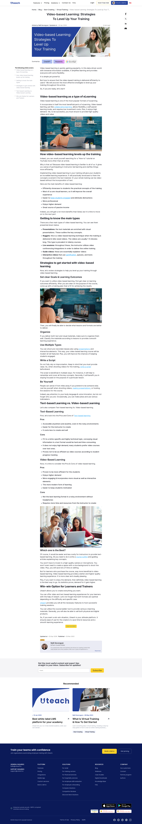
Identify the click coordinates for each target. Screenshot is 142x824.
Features (36, 3)
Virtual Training (62, 10)
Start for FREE (71, 626)
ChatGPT (47, 62)
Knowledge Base (100, 781)
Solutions (54, 3)
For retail (65, 768)
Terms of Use (64, 820)
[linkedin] (122, 820)
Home (34, 10)
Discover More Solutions (70, 795)
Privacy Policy (75, 820)
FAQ (74, 3)
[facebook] (114, 820)
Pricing (46, 3)
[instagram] (130, 820)
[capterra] (94, 811)
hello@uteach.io (16, 766)
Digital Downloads (101, 778)
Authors (122, 778)
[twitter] (126, 820)
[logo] (15, 3)
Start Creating (49, 10)
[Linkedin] (126, 24)
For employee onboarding (71, 785)
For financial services (69, 775)
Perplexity (59, 62)
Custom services (43, 781)
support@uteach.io (17, 771)
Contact (123, 771)
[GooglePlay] (124, 806)
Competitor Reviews (69, 791)
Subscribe (97, 670)
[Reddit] (126, 28)
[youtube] (118, 820)
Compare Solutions (68, 788)
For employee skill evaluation (72, 781)
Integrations (42, 775)
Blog (40, 10)
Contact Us (66, 3)
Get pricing (125, 751)
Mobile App (41, 778)
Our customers (125, 768)
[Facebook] (126, 14)
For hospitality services (70, 778)
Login (92, 3)
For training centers (68, 771)
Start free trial (103, 3)
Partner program (125, 775)
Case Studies (99, 775)
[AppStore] (109, 806)
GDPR (83, 820)
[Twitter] (126, 19)
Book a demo (121, 3)
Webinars (98, 771)
